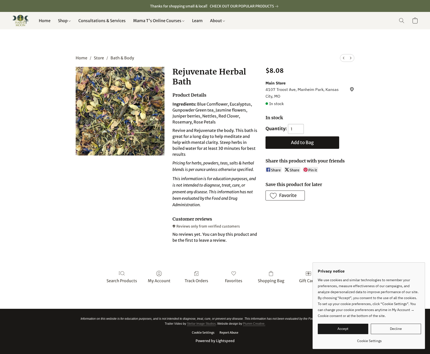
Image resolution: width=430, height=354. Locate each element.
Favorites (233, 280)
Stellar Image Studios (201, 323)
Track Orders (196, 280)
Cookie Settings (203, 332)
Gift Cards (308, 280)
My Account (159, 280)
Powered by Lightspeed (215, 341)
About (216, 20)
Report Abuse (228, 332)
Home (45, 20)
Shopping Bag (271, 280)
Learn (197, 20)
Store (99, 57)
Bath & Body (122, 57)
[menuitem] (343, 58)
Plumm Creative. (254, 323)
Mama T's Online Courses (157, 20)
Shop (63, 20)
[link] (245, 6)
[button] (20, 20)
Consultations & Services (102, 20)
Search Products (122, 280)
